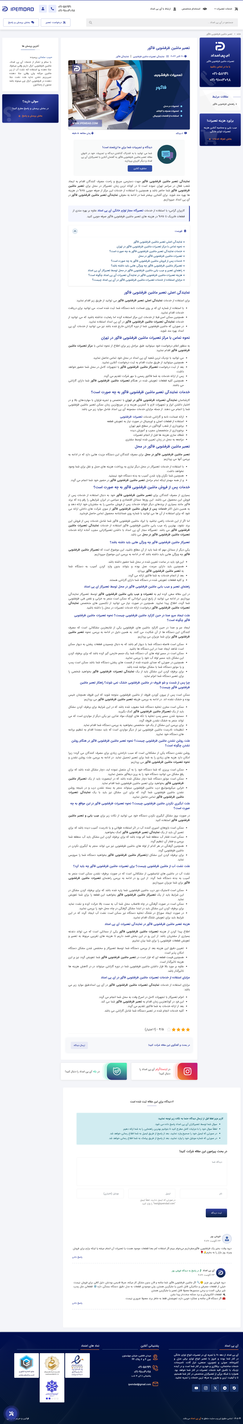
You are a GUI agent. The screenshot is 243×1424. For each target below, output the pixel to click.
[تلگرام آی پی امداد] (224, 1388)
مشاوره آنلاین (139, 168)
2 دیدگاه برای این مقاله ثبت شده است (152, 1102)
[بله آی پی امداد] (234, 1388)
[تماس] (52, 8)
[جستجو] (91, 22)
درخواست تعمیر (54, 22)
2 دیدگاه (180, 133)
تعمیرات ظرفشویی (131, 417)
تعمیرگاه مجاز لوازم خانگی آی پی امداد (120, 210)
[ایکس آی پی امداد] (215, 1388)
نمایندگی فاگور (122, 56)
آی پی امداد (196, 1418)
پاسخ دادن (77, 1257)
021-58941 (220, 74)
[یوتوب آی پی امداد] (196, 1388)
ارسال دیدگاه (79, 1045)
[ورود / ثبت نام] (43, 8)
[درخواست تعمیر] (11, 1413)
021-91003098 (220, 80)
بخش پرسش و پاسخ (19, 22)
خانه (239, 34)
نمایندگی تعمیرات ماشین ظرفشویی (148, 56)
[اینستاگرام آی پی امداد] (205, 1388)
